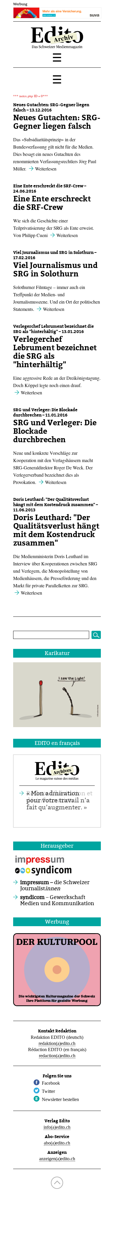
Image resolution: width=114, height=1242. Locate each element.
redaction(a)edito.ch (57, 1055)
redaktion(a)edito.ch (57, 1043)
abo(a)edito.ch (57, 1142)
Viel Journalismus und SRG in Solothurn (55, 269)
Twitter (48, 1091)
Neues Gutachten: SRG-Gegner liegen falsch (56, 122)
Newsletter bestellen (60, 1099)
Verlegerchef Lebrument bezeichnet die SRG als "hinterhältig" (55, 352)
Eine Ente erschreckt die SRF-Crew (52, 203)
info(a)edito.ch (57, 1127)
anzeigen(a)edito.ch (57, 1158)
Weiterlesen (45, 169)
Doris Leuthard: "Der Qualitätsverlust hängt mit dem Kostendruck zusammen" (56, 530)
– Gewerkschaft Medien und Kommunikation (57, 900)
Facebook (51, 1083)
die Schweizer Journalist (54, 885)
